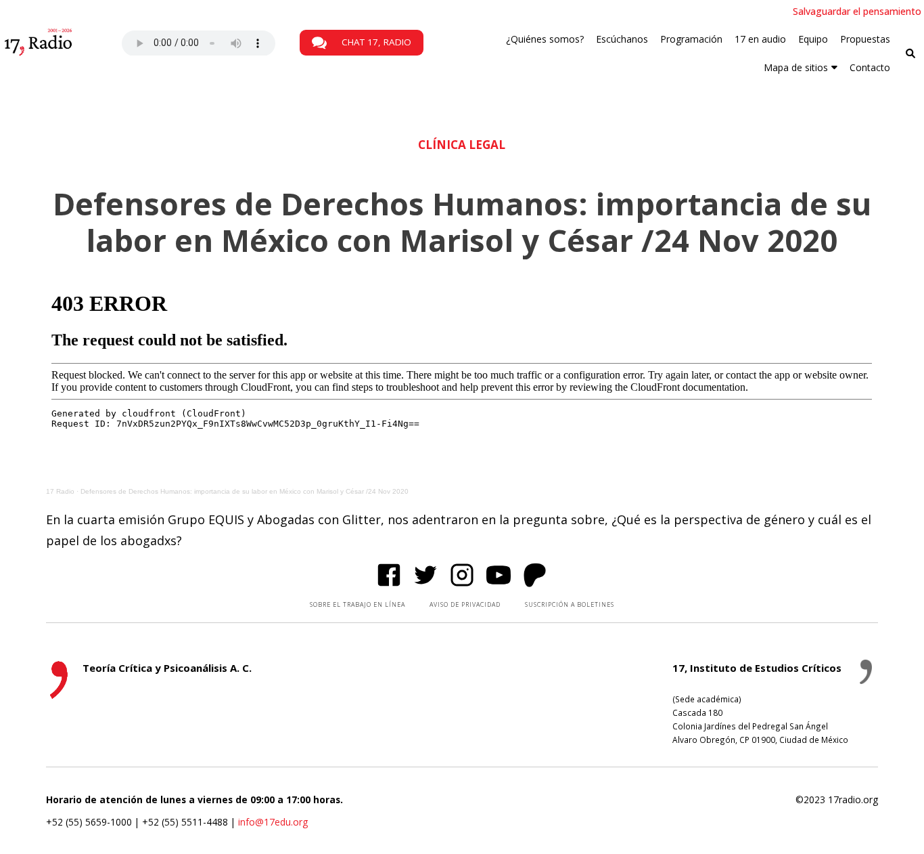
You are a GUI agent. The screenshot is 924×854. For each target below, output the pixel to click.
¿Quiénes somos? (545, 39)
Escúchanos (622, 39)
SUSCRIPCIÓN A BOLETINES (569, 604)
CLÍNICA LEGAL (461, 144)
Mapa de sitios (796, 67)
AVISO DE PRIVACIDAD (465, 604)
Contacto (870, 67)
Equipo (813, 39)
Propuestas (865, 39)
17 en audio (760, 39)
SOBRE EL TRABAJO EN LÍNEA (357, 604)
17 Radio (60, 491)
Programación (691, 39)
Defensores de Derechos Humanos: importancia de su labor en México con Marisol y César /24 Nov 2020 (244, 491)
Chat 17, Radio (375, 42)
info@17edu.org (273, 821)
